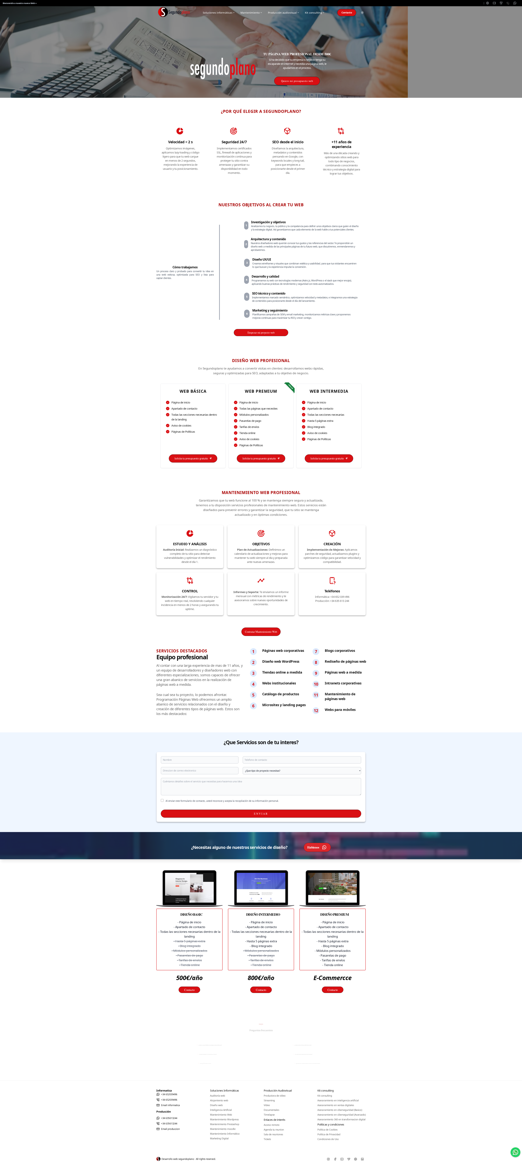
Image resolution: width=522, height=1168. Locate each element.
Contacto (346, 12)
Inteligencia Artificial (221, 1110)
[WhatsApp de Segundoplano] (515, 3)
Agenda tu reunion (274, 1129)
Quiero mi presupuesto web (297, 81)
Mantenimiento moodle (222, 1129)
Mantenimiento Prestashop (224, 1124)
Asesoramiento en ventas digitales (335, 1105)
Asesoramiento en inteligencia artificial (338, 1100)
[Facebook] (335, 1159)
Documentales (271, 1110)
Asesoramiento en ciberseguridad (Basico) (339, 1110)
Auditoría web (217, 1095)
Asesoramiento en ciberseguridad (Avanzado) (341, 1114)
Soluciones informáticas (217, 12)
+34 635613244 (169, 1118)
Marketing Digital (219, 1138)
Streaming (269, 1100)
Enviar (261, 813)
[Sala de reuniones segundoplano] (501, 3)
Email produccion (170, 1129)
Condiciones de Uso (328, 1139)
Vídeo (267, 1105)
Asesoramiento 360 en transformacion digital (341, 1119)
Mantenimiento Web (221, 1114)
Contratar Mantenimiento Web (261, 631)
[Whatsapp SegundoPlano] (515, 1152)
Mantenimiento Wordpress (224, 1119)
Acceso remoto (271, 1124)
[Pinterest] (355, 1159)
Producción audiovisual (282, 12)
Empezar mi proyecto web (261, 332)
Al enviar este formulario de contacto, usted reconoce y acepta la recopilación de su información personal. (222, 800)
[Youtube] (341, 1159)
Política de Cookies (327, 1129)
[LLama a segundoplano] (508, 3)
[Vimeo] (348, 1159)
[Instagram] (328, 1159)
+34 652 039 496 (339, 597)
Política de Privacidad (328, 1134)
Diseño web (216, 1105)
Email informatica (170, 1105)
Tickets (267, 1139)
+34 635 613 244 (339, 601)
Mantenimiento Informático (225, 1133)
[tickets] (494, 3)
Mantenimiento (250, 12)
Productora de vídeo (275, 1095)
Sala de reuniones (273, 1134)
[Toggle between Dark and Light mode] (362, 12)
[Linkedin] (362, 1159)
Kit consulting (313, 12)
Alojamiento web (219, 1100)
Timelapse (269, 1114)
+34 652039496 (169, 1094)
